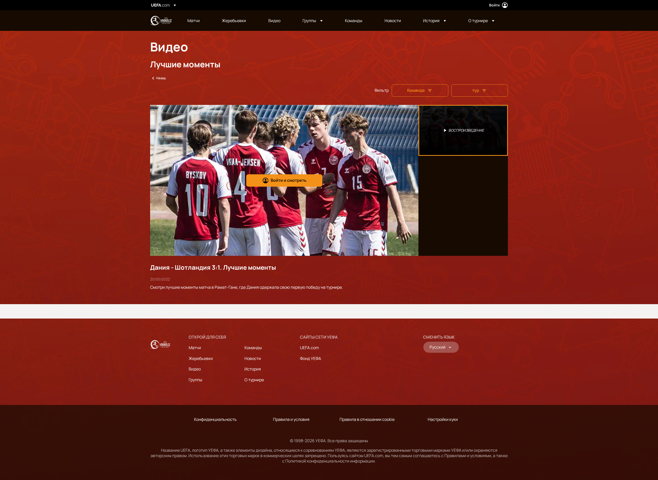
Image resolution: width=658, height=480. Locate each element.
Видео (195, 369)
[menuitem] (198, 20)
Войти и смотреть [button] (288, 180)
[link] (193, 20)
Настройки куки (443, 419)
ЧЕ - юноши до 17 (161, 20)
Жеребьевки (201, 358)
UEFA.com (309, 347)
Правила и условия (291, 419)
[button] (312, 20)
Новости (252, 358)
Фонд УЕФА (310, 358)
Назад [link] (161, 78)
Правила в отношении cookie (367, 419)
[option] (463, 130)
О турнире (254, 380)
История (252, 369)
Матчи (195, 347)
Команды (253, 347)
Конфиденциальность (215, 419)
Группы (195, 380)
